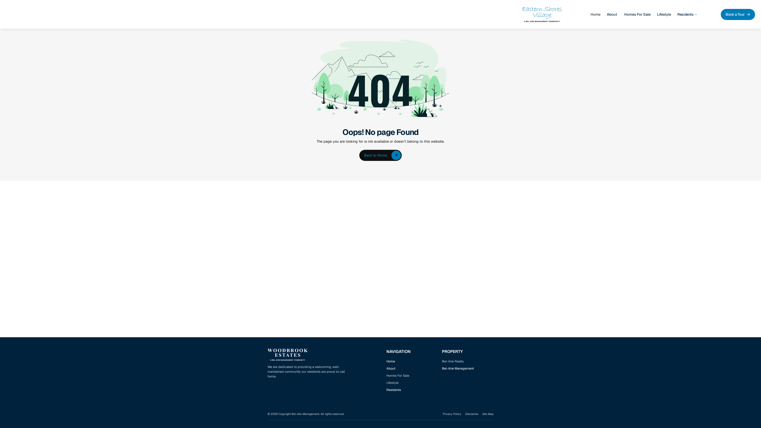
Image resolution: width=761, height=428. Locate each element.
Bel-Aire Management (458, 368)
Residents (393, 390)
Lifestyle (664, 14)
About (390, 368)
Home (390, 361)
